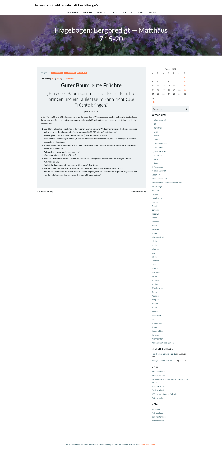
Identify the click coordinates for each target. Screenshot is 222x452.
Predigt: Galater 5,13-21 (162, 360)
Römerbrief (156, 315)
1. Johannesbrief (159, 120)
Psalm (154, 307)
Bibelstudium (72, 13)
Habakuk (155, 214)
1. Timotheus (157, 147)
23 (185, 90)
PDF (59, 78)
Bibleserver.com (158, 375)
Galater (155, 202)
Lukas (154, 264)
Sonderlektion (158, 331)
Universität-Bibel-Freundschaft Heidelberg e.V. (66, 5)
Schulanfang (157, 323)
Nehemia (155, 280)
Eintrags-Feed (157, 413)
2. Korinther (157, 155)
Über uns (152, 13)
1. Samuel (156, 139)
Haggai (155, 217)
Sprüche (155, 335)
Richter (155, 311)
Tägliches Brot (158, 390)
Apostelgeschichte (159, 178)
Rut (153, 319)
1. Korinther (157, 128)
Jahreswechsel (158, 237)
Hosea (154, 233)
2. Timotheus (157, 167)
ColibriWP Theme (147, 444)
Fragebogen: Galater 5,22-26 (164, 354)
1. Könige (156, 124)
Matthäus (81, 73)
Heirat (154, 225)
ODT (53, 78)
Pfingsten (156, 296)
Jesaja (154, 245)
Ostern (155, 292)
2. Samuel (156, 163)
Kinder (154, 257)
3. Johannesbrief (159, 171)
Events (100, 13)
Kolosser (155, 260)
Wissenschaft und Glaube (163, 343)
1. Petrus (155, 135)
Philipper (155, 300)
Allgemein (156, 175)
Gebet (154, 206)
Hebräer (155, 221)
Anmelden (156, 409)
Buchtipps (87, 13)
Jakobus (155, 241)
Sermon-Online (158, 386)
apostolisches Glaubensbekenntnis (167, 182)
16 (185, 86)
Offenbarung (157, 288)
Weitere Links (157, 398)
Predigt (155, 303)
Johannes (156, 249)
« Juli (154, 102)
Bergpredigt (57, 73)
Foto (113, 13)
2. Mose (155, 159)
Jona (153, 253)
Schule (154, 327)
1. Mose (155, 132)
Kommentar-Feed (159, 417)
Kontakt (127, 13)
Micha (154, 276)
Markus (155, 268)
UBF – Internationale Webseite (165, 394)
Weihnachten (157, 339)
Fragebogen (70, 73)
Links (140, 13)
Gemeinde (156, 210)
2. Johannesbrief (159, 151)
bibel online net (158, 371)
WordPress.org (158, 420)
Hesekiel (155, 229)
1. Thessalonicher (159, 143)
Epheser (155, 194)
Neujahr (155, 284)
